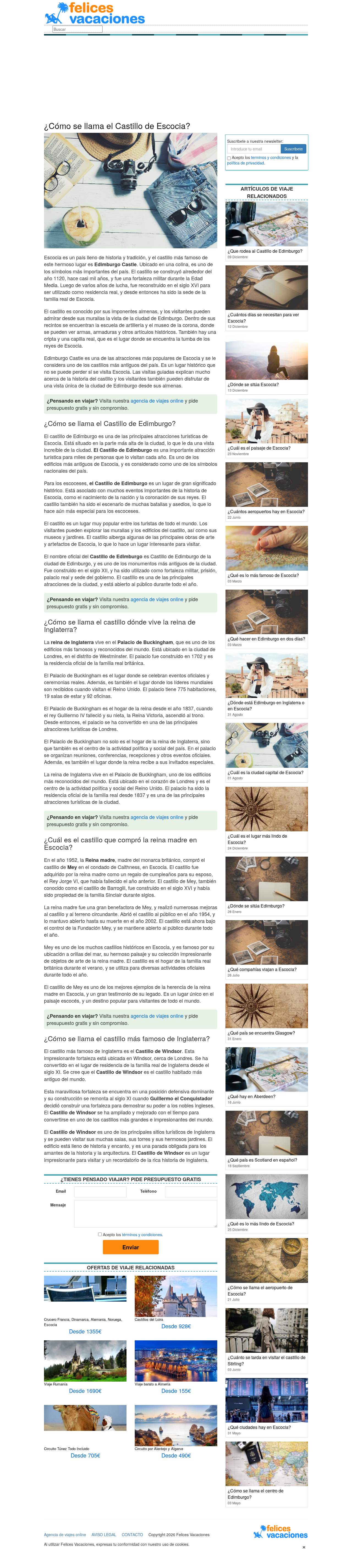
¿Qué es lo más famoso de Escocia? (263, 575)
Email (61, 1191)
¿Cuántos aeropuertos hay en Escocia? (266, 511)
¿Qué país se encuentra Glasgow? (261, 1033)
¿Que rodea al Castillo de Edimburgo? (265, 251)
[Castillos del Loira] (176, 1302)
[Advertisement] (176, 79)
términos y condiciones (142, 1234)
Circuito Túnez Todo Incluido (66, 1448)
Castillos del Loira (149, 1319)
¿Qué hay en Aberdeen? (252, 1096)
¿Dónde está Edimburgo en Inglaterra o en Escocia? (266, 705)
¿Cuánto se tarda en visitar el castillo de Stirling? (267, 1360)
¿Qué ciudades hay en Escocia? (259, 1427)
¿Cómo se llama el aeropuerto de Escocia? (260, 1290)
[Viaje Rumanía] (85, 1367)
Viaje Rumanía (55, 1384)
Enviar (130, 1247)
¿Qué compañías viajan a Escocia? (262, 969)
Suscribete (293, 149)
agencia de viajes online (157, 400)
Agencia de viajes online (65, 1534)
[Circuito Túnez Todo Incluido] (85, 1417)
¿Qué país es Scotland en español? (262, 1160)
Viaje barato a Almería (152, 1384)
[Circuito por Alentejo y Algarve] (176, 1436)
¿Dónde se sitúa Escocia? (253, 384)
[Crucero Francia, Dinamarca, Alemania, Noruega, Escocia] (85, 1288)
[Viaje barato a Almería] (176, 1363)
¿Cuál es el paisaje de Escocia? (259, 448)
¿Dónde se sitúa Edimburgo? (256, 906)
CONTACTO (132, 1534)
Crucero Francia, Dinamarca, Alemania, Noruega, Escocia (83, 1322)
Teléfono (148, 1191)
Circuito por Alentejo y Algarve (159, 1448)
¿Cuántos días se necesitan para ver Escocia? (263, 317)
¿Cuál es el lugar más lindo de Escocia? (257, 839)
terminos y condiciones (271, 157)
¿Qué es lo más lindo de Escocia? (261, 1223)
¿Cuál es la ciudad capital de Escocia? (266, 772)
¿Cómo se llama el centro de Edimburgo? (256, 1493)
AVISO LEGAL (104, 1534)
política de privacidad (245, 163)
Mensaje (58, 1205)
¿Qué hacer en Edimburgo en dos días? (266, 639)
